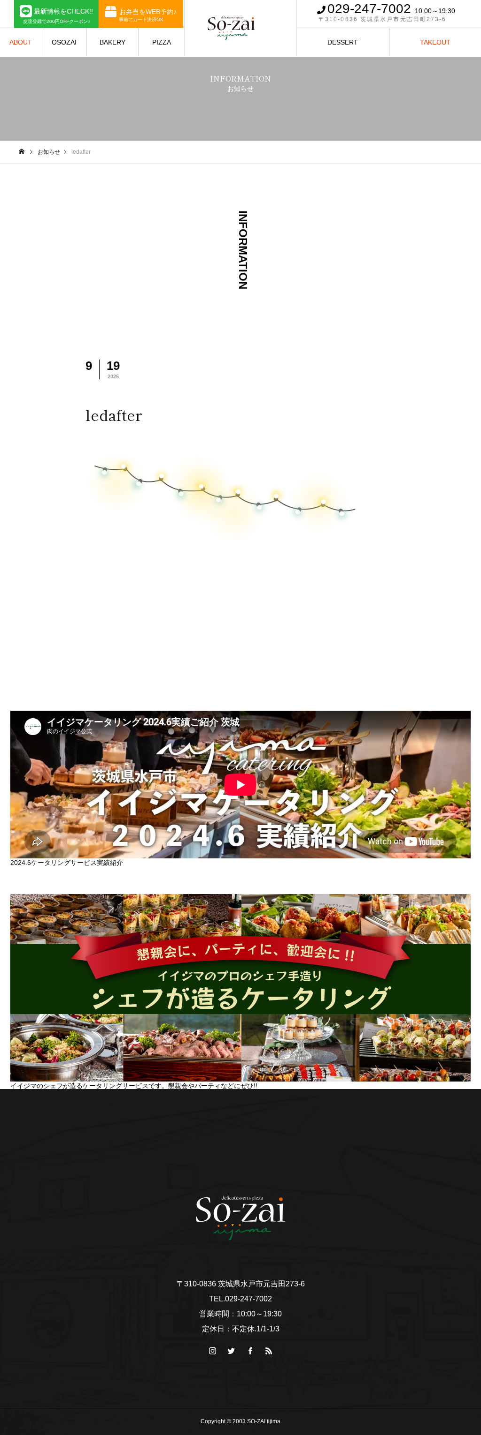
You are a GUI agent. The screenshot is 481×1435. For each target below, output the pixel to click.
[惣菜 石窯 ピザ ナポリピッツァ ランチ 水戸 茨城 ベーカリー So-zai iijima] (231, 28)
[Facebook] (250, 1350)
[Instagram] (212, 1350)
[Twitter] (231, 1350)
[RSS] (469, 14)
